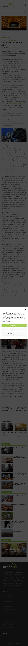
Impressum (22, 336)
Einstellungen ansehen (14, 334)
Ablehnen (14, 329)
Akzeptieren (14, 325)
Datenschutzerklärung (15, 336)
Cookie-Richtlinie (6, 336)
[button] (26, 309)
